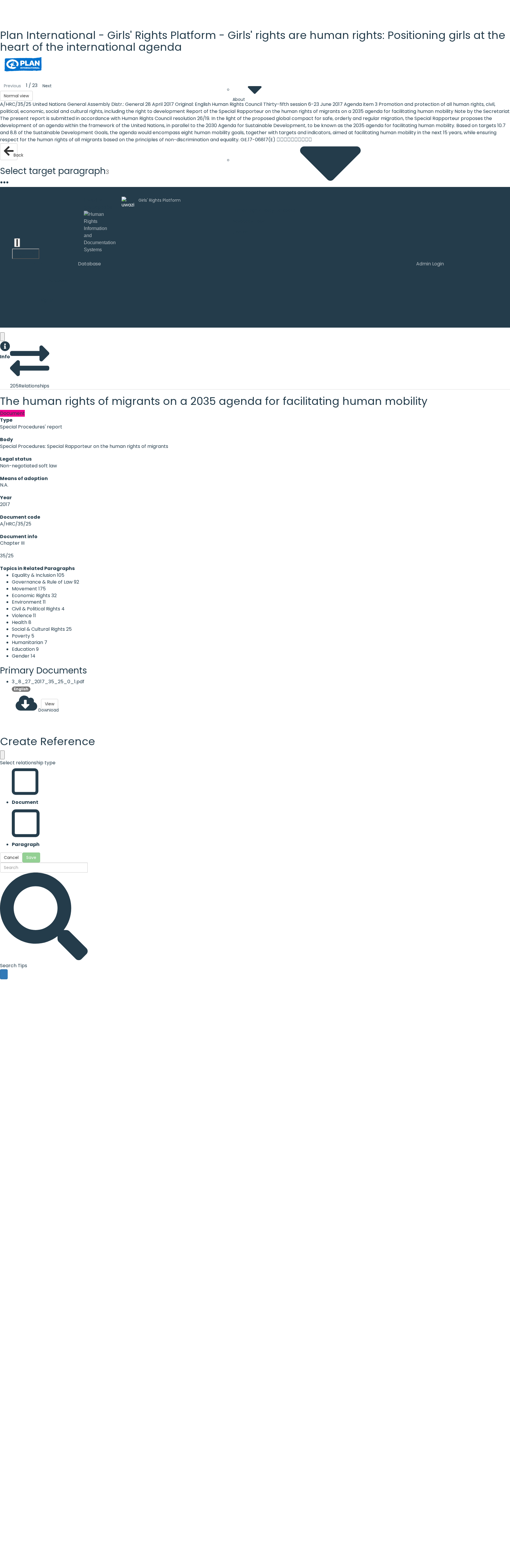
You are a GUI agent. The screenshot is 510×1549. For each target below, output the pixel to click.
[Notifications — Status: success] (17, 242)
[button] (5, 350)
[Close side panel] (2, 336)
